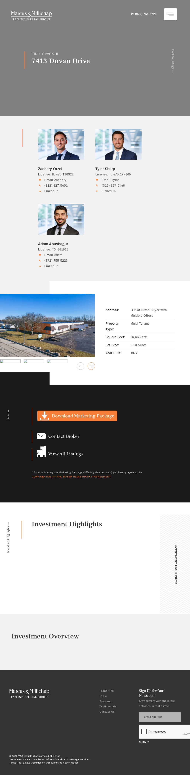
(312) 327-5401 (56, 185)
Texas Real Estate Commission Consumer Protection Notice (43, 763)
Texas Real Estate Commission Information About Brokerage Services (49, 759)
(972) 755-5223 (56, 260)
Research (106, 701)
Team (103, 696)
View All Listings (65, 454)
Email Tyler (110, 180)
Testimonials (108, 706)
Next (91, 366)
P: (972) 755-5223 (144, 14)
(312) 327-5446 (113, 185)
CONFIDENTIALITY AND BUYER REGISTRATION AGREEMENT (71, 477)
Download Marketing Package (83, 416)
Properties (106, 691)
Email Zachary (55, 180)
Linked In (51, 191)
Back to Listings (172, 59)
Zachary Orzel (50, 169)
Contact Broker (63, 436)
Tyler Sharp (105, 169)
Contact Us (107, 712)
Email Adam (53, 255)
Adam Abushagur (53, 244)
